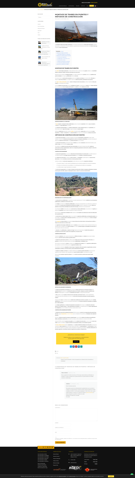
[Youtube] (52, 447)
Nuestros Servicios (56, 456)
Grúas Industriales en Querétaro (43, 458)
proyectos (58, 221)
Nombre (57, 422)
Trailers (39, 34)
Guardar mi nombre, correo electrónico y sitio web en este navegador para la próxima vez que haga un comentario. (76, 439)
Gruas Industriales (41, 26)
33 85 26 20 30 (94, 2)
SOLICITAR (76, 341)
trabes (57, 70)
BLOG (88, 5)
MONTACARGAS (71, 5)
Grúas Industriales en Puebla (42, 459)
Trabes (57, 353)
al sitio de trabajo (67, 313)
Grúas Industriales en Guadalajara (43, 455)
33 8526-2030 (73, 459)
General (42, 9)
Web (56, 432)
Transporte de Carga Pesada (42, 466)
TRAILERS (77, 5)
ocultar (62, 51)
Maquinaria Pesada (41, 28)
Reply (74, 372)
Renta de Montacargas (41, 463)
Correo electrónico (59, 427)
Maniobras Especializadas (42, 464)
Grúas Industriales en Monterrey (43, 461)
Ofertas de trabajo (56, 462)
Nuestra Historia (56, 454)
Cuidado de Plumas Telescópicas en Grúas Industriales (44, 47)
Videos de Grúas (56, 460)
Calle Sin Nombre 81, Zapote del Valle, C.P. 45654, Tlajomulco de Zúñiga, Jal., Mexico (76, 455)
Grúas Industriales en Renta (42, 454)
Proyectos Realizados (56, 458)
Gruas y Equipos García (64, 357)
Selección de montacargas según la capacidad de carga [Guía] (44, 64)
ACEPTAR (111, 476)
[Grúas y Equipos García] (45, 4)
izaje (57, 123)
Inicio (39, 9)
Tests (38, 32)
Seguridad (39, 30)
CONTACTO (92, 5)
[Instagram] (50, 447)
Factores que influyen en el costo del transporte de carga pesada (44, 53)
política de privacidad (62, 476)
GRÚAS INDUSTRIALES (63, 5)
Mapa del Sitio (55, 465)
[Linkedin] (48, 447)
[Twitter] (43, 447)
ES (96, 5)
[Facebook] (46, 447)
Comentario (57, 407)
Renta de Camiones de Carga (42, 467)
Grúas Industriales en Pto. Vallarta (43, 456)
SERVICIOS (83, 5)
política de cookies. (72, 476)
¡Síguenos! (40, 447)
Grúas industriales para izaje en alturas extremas (44, 58)
